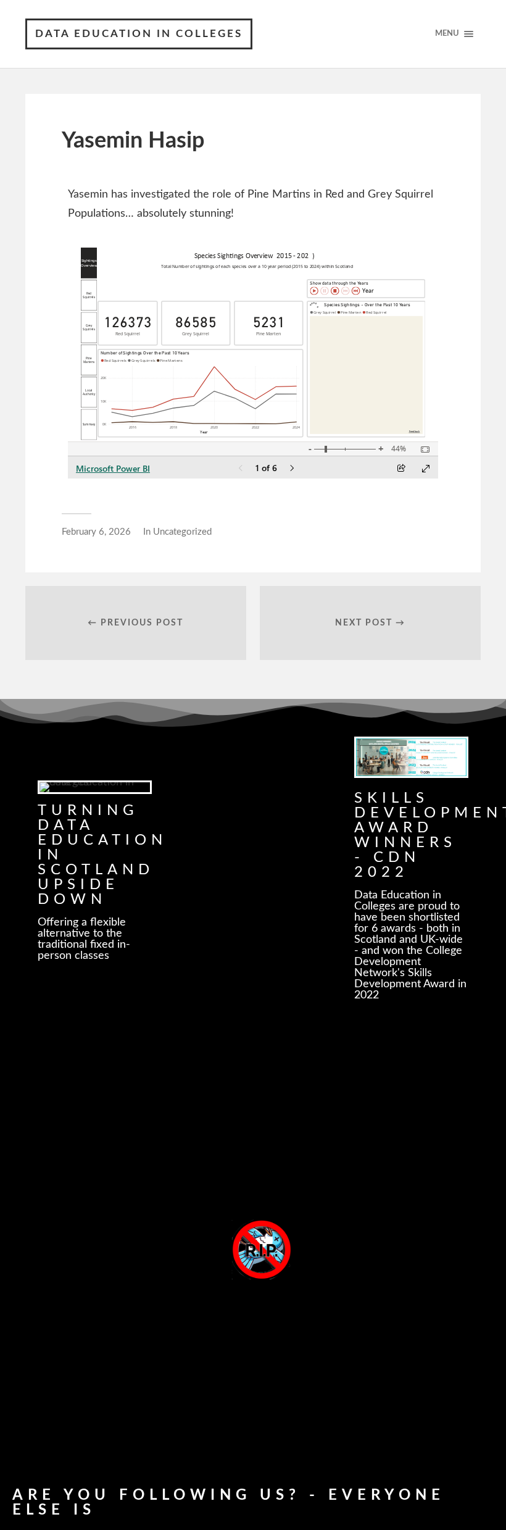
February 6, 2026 (96, 532)
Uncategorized (182, 532)
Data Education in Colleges (139, 33)
